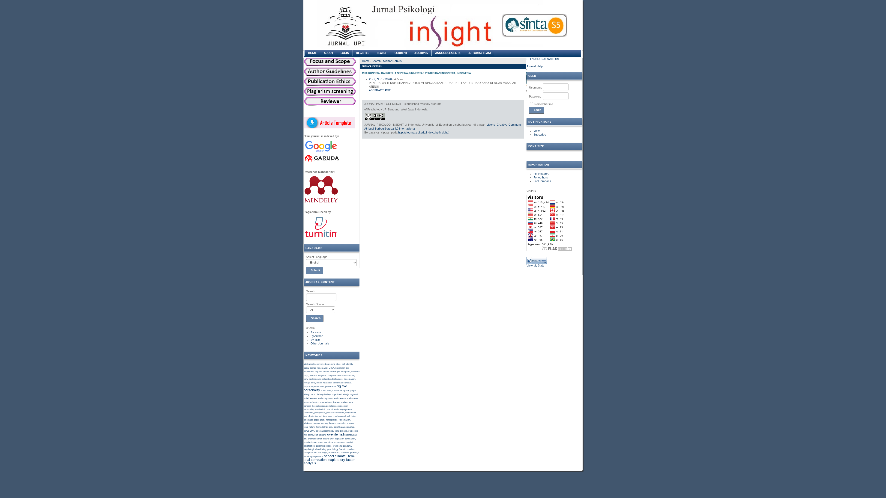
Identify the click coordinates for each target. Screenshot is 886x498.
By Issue (316, 332)
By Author (317, 336)
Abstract (376, 90)
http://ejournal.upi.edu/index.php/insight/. (423, 132)
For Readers (541, 173)
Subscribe (539, 134)
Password (535, 96)
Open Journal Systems (543, 59)
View (536, 131)
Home (312, 53)
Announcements (448, 53)
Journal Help (535, 66)
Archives (421, 53)
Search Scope (315, 304)
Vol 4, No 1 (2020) (380, 79)
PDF (388, 90)
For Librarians (542, 181)
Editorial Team (479, 53)
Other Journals (320, 343)
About (328, 53)
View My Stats (535, 265)
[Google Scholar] (321, 152)
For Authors (540, 177)
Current (401, 53)
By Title (315, 339)
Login (345, 53)
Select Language (316, 257)
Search (310, 291)
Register (363, 53)
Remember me (543, 104)
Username (535, 87)
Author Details (392, 61)
